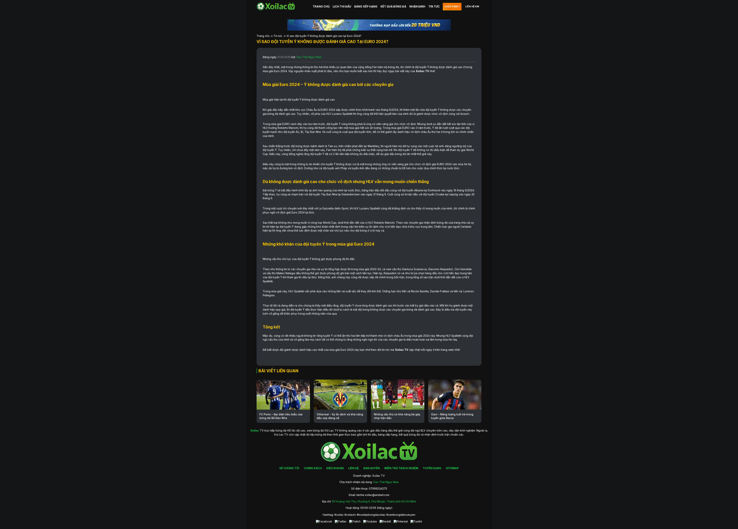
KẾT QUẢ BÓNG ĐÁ (393, 6)
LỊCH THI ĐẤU (342, 6)
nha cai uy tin (319, 269)
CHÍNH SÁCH (313, 468)
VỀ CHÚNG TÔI (289, 468)
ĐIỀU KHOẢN (335, 468)
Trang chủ (263, 35)
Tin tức (277, 35)
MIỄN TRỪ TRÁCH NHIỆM (401, 468)
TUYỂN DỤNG (432, 468)
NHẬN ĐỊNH (417, 6)
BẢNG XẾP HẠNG (365, 6)
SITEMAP (452, 468)
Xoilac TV (422, 71)
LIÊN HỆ (353, 468)
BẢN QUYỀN (371, 468)
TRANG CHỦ (321, 6)
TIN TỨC (434, 6)
